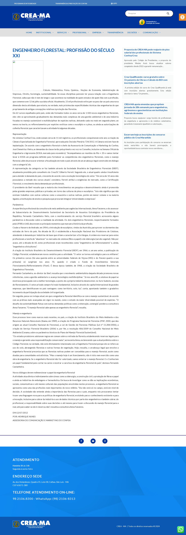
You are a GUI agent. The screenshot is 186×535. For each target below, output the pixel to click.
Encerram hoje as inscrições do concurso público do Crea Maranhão (144, 136)
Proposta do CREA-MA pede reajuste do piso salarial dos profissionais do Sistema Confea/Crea (147, 52)
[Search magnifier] (168, 14)
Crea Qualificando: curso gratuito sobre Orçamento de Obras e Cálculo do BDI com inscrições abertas (145, 80)
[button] (182, 17)
